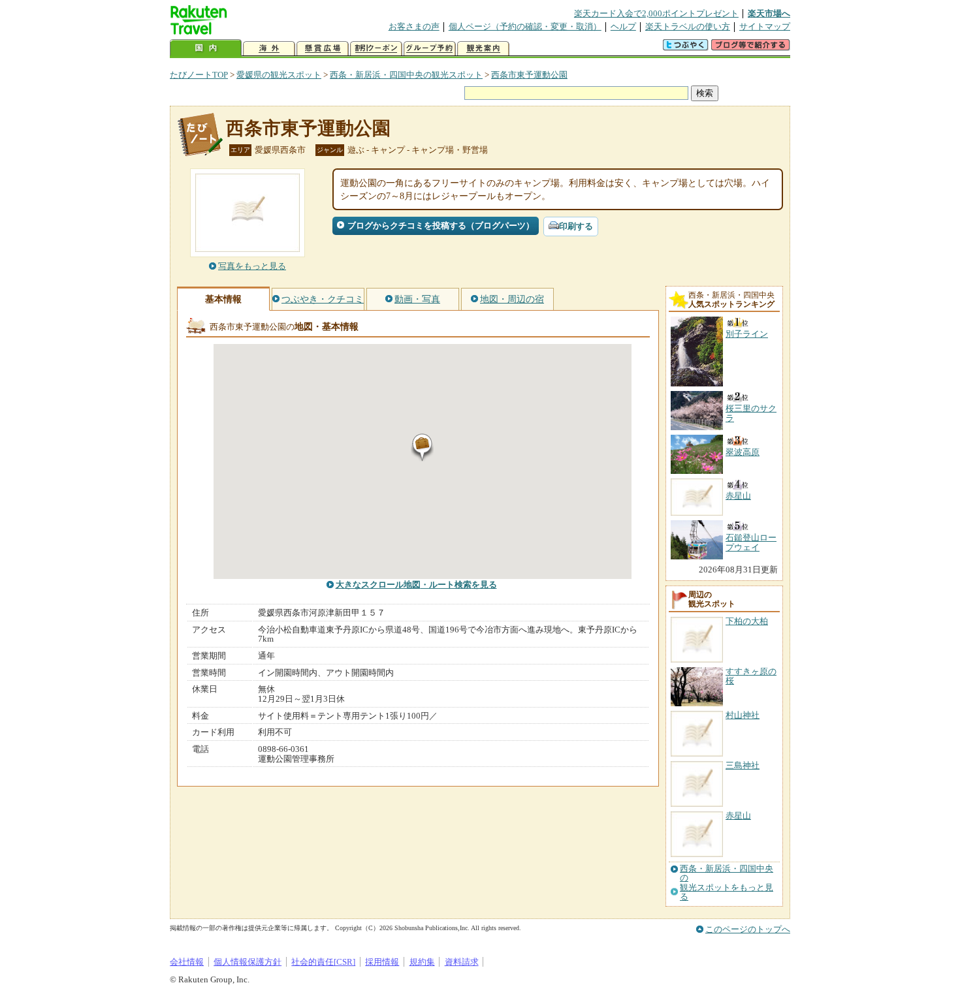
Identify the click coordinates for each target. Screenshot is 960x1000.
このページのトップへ (747, 929)
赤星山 (738, 815)
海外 (269, 48)
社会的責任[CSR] (323, 962)
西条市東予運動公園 (529, 75)
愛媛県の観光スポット (278, 75)
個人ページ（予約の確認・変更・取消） (525, 26)
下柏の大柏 (747, 621)
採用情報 (382, 962)
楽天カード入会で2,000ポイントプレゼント (656, 13)
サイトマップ (764, 26)
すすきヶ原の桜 (751, 675)
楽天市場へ (769, 13)
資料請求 (462, 962)
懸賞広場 (322, 48)
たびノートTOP (199, 75)
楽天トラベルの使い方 (687, 26)
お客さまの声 (414, 26)
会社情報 (187, 962)
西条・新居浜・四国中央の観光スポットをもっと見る (726, 882)
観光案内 (483, 48)
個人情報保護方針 (247, 962)
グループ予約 (430, 48)
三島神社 (743, 765)
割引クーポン (376, 48)
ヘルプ (623, 26)
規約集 (422, 962)
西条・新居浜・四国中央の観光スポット (406, 75)
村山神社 (743, 715)
